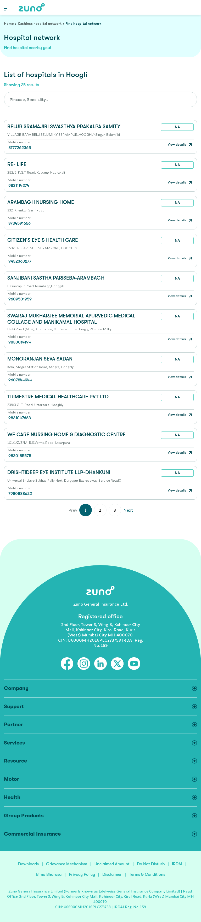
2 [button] (100, 510)
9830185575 (19, 455)
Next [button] (128, 510)
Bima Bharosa (49, 874)
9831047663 (19, 418)
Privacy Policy (82, 874)
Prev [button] (72, 510)
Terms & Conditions (147, 874)
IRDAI (177, 864)
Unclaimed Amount (112, 864)
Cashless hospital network (40, 23)
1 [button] (86, 510)
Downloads (28, 864)
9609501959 (20, 299)
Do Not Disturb (151, 864)
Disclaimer (112, 874)
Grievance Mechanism (66, 864)
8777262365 (19, 147)
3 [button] (115, 510)
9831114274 (18, 185)
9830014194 (19, 342)
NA (177, 127)
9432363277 (19, 261)
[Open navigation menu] (6, 8)
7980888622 (20, 493)
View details (177, 144)
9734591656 (19, 223)
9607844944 (20, 380)
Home (9, 23)
